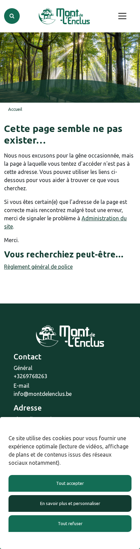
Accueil (15, 109)
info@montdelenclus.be (43, 394)
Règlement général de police (38, 267)
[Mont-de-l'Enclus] (64, 16)
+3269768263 (30, 376)
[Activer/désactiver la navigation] (122, 16)
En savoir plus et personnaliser (70, 503)
